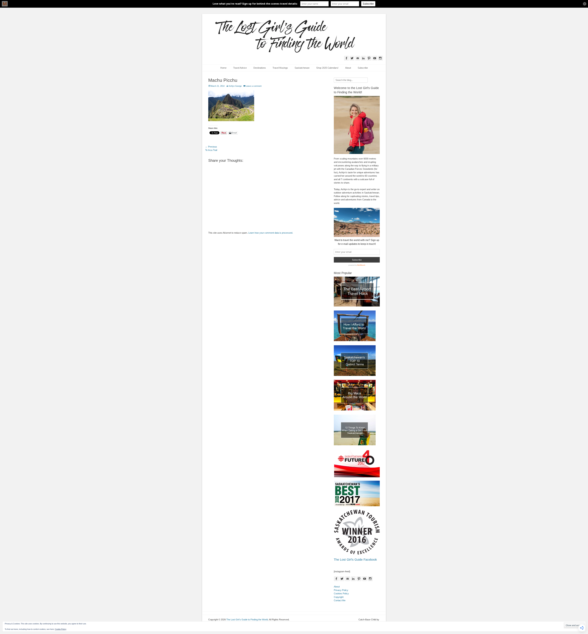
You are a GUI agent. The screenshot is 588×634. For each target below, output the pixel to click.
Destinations (259, 67)
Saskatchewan (302, 67)
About (348, 67)
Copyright (338, 597)
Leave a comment (254, 86)
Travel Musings (280, 67)
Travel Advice (240, 67)
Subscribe (363, 67)
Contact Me (339, 600)
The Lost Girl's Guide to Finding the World (247, 619)
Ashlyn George (235, 86)
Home (223, 67)
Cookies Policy (341, 593)
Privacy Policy (341, 590)
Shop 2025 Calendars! (327, 67)
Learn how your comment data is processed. (270, 232)
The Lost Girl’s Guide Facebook (355, 559)
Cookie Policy (60, 629)
